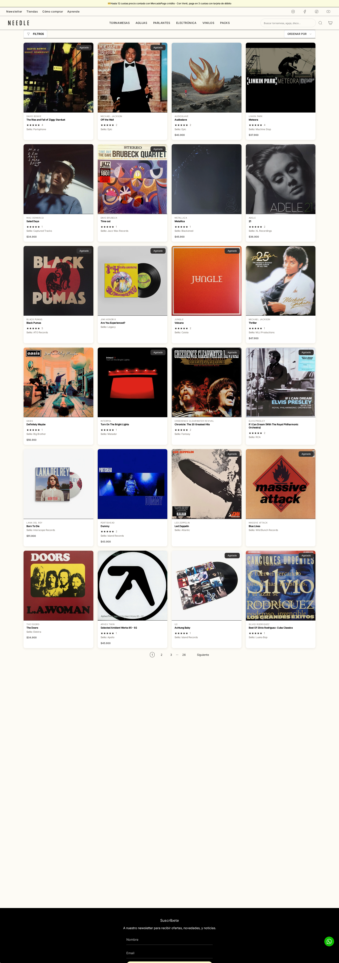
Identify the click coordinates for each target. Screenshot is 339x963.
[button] (119, 23)
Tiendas (32, 11)
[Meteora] (281, 77)
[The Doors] (58, 585)
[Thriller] (281, 281)
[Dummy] (133, 484)
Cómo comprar (52, 11)
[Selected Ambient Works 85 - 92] (133, 585)
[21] (281, 179)
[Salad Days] (58, 179)
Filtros (38, 33)
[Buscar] (320, 23)
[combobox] (288, 23)
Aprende (73, 11)
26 (184, 654)
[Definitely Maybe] (58, 382)
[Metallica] (206, 179)
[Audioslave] (206, 77)
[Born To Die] (58, 484)
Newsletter (14, 11)
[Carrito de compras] (330, 23)
